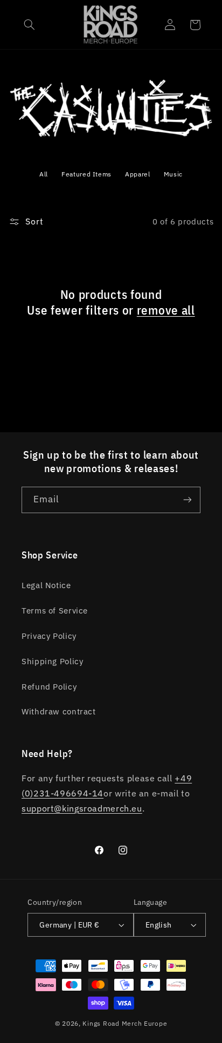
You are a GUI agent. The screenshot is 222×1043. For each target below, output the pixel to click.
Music (173, 174)
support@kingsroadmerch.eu (82, 808)
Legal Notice (46, 585)
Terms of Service (55, 610)
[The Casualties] (111, 139)
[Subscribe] (187, 500)
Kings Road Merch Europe (124, 1023)
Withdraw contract (59, 711)
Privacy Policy (49, 636)
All (43, 174)
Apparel (137, 174)
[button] (29, 24)
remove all (166, 310)
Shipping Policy (52, 661)
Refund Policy (49, 686)
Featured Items (86, 174)
